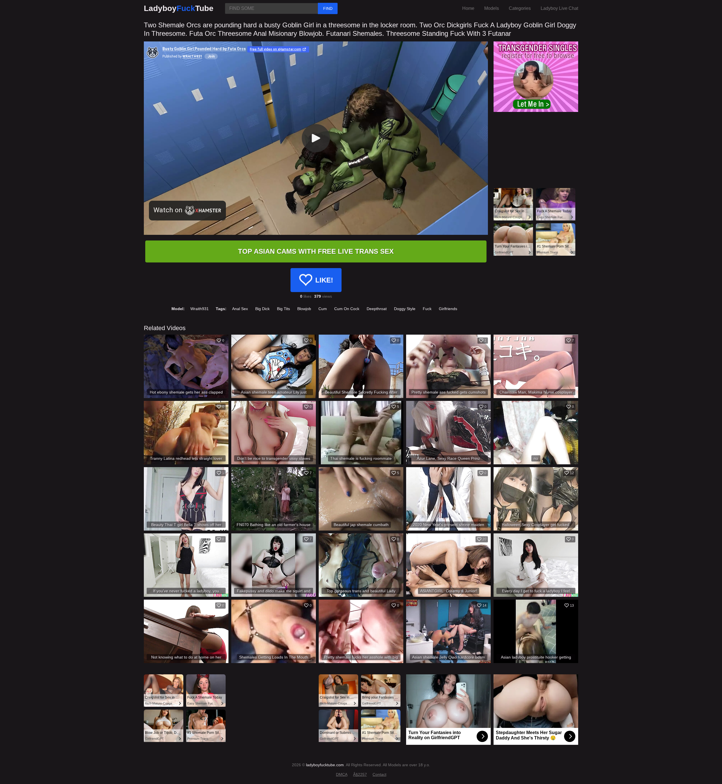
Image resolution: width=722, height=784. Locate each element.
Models (491, 8)
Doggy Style (404, 308)
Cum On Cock (346, 308)
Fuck (427, 308)
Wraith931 (199, 308)
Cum (322, 308)
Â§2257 (360, 774)
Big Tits (283, 308)
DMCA (341, 774)
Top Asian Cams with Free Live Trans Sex (316, 251)
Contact (379, 774)
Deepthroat (377, 308)
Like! (324, 280)
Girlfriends (448, 308)
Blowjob (304, 308)
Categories (520, 8)
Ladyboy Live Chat (559, 8)
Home (468, 8)
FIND (328, 8)
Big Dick (262, 308)
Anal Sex (240, 308)
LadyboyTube (178, 8)
